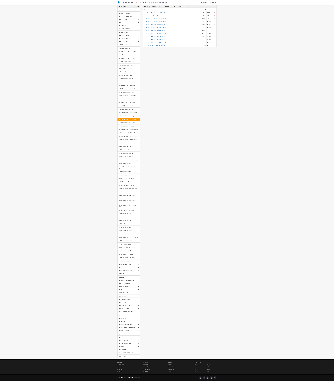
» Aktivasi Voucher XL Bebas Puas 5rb (128, 240)
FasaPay (208, 369)
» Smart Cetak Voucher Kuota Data (127, 247)
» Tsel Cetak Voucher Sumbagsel (127, 116)
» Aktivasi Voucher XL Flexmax (126, 257)
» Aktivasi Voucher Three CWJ (126, 156)
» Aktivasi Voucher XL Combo (126, 92)
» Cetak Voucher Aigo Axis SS (126, 109)
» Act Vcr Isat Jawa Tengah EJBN (126, 185)
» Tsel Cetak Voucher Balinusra (126, 126)
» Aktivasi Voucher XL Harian (126, 146)
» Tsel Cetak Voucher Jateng (126, 78)
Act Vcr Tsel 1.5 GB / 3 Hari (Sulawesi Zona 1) (155, 16)
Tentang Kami (120, 364)
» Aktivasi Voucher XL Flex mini (126, 254)
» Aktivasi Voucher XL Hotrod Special (128, 139)
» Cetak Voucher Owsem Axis (126, 61)
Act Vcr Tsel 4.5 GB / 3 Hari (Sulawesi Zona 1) (155, 33)
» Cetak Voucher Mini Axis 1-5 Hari (127, 51)
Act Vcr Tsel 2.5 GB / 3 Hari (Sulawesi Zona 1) (155, 27)
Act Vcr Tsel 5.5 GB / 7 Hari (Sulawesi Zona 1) (155, 42)
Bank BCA (196, 364)
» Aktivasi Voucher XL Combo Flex (127, 95)
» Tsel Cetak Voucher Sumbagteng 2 (128, 136)
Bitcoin (208, 371)
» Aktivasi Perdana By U (125, 227)
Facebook (119, 369)
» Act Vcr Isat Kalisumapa (125, 244)
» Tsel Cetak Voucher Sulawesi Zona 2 (128, 129)
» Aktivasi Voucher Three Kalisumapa (128, 150)
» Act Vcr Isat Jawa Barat (125, 182)
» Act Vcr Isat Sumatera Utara (126, 175)
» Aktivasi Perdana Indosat (125, 230)
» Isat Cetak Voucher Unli (125, 68)
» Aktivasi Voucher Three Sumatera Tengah (127, 196)
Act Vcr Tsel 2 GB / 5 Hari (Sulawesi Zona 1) (154, 24)
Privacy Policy (171, 369)
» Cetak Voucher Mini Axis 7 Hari (127, 58)
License (170, 364)
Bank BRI (196, 371)
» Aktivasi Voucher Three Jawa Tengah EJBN (128, 206)
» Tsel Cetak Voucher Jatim (125, 72)
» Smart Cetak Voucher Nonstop (127, 82)
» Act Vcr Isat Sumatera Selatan (126, 210)
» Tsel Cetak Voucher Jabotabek (127, 85)
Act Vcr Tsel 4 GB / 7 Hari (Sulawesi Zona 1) (154, 39)
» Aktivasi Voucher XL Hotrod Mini (127, 133)
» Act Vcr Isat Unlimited (125, 45)
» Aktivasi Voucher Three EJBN (126, 153)
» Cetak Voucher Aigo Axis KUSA (127, 102)
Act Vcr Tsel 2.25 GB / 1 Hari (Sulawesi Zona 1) (155, 21)
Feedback (145, 371)
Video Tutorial (146, 369)
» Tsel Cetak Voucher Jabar (125, 75)
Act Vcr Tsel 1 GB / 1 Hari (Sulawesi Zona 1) (154, 13)
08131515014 (129, 2)
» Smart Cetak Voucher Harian (126, 143)
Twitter (119, 367)
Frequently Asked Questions (150, 367)
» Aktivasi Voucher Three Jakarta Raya (128, 160)
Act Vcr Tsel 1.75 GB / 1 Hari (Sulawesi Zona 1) (155, 18)
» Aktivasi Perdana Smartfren (126, 217)
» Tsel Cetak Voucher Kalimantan (127, 122)
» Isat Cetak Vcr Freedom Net (126, 105)
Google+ (119, 371)
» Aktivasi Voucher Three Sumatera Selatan (127, 201)
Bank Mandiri (197, 367)
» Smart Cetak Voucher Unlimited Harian (127, 167)
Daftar (214, 2)
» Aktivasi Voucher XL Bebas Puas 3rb (128, 237)
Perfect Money (210, 367)
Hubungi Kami (146, 364)
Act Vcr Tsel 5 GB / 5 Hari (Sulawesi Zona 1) (154, 36)
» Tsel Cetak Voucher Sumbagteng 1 (128, 112)
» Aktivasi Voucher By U (125, 163)
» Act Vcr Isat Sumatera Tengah (126, 178)
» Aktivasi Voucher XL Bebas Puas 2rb (128, 234)
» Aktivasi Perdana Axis (125, 213)
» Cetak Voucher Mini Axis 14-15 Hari (128, 55)
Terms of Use (171, 367)
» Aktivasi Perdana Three (125, 220)
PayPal (208, 364)
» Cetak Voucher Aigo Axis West (127, 89)
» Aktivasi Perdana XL (124, 224)
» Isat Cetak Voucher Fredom (126, 65)
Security (170, 371)
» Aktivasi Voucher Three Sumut (127, 192)
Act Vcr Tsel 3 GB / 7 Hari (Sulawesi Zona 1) (154, 30)
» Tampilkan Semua (124, 261)
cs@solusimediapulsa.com (159, 2)
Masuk (205, 2)
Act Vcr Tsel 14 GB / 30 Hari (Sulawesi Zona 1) (155, 45)
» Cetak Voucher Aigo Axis (125, 48)
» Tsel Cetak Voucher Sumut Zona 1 (128, 99)
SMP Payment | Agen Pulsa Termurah (130, 377)
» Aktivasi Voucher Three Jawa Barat (128, 188)
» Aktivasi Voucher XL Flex (125, 251)
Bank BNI (196, 369)
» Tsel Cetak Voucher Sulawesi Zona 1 (128, 119)
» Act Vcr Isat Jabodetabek (125, 171)
